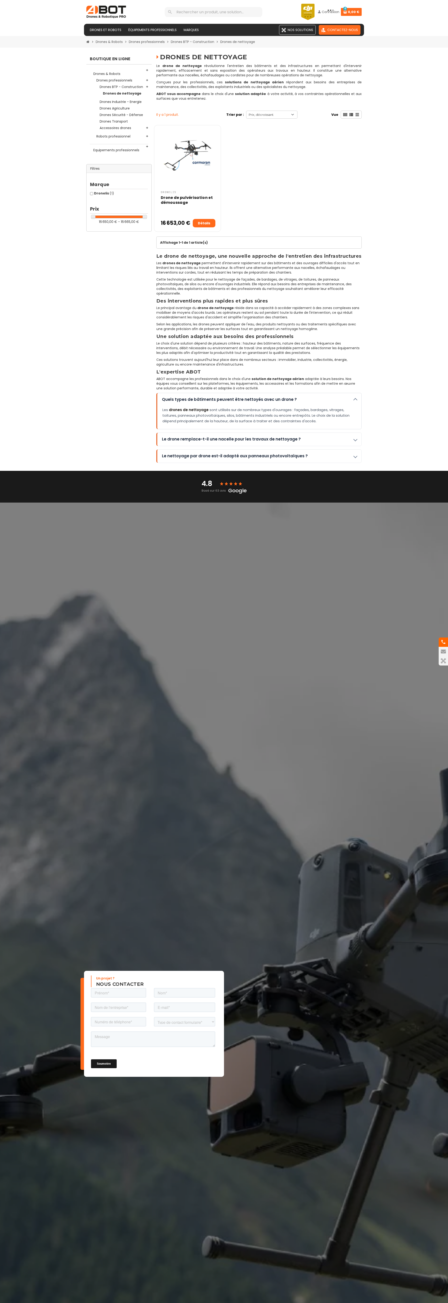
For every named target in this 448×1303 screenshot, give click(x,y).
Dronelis (104, 193)
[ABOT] (106, 11)
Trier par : (235, 114)
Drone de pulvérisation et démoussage (187, 200)
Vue (334, 114)
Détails (204, 223)
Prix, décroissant (261, 114)
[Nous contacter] (443, 651)
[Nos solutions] (443, 661)
